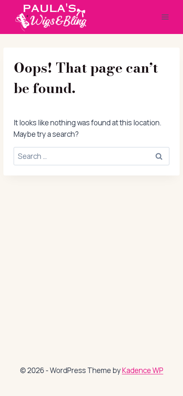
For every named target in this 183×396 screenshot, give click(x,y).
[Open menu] (165, 16)
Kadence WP (142, 370)
